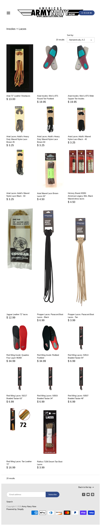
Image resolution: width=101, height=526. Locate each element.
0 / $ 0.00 (86, 13)
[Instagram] (92, 494)
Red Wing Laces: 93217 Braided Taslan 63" (16, 397)
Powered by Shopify (15, 509)
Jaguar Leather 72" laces (17, 314)
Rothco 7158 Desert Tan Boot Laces (49, 462)
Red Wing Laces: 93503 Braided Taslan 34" (47, 397)
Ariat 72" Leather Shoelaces (18, 96)
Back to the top (85, 487)
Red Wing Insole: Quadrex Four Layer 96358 (17, 356)
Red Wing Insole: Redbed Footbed (48, 356)
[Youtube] (88, 494)
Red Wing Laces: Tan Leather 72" (19, 462)
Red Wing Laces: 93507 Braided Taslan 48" (78, 397)
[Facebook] (83, 494)
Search (9, 502)
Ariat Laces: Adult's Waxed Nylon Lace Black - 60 (17, 194)
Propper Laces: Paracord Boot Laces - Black (50, 315)
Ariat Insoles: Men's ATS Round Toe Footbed (47, 97)
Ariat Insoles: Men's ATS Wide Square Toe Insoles (81, 97)
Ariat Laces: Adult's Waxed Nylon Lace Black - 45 (79, 137)
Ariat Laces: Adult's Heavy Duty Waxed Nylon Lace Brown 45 (17, 139)
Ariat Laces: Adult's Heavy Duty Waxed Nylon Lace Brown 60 (48, 139)
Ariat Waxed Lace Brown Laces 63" (47, 194)
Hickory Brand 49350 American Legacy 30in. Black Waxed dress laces (80, 196)
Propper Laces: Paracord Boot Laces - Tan (81, 315)
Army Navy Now (29, 506)
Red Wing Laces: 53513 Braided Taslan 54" (78, 356)
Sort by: (70, 35)
